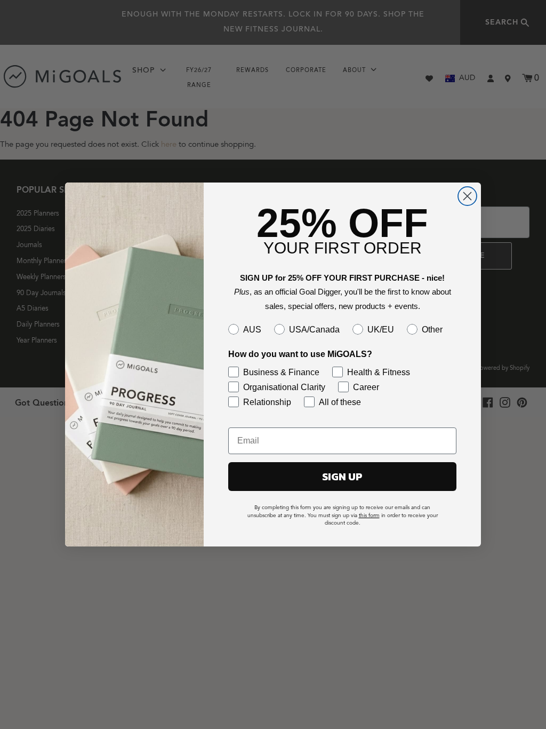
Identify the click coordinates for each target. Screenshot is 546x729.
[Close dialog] (467, 196)
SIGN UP (342, 477)
